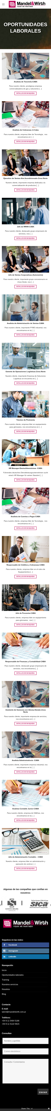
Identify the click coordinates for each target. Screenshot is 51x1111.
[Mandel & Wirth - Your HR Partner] (27, 4)
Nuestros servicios (10, 984)
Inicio (4, 970)
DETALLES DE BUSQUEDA (25, 93)
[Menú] (3, 4)
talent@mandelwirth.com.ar (14, 1012)
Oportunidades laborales (13, 975)
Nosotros (6, 989)
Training (5, 980)
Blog (4, 994)
